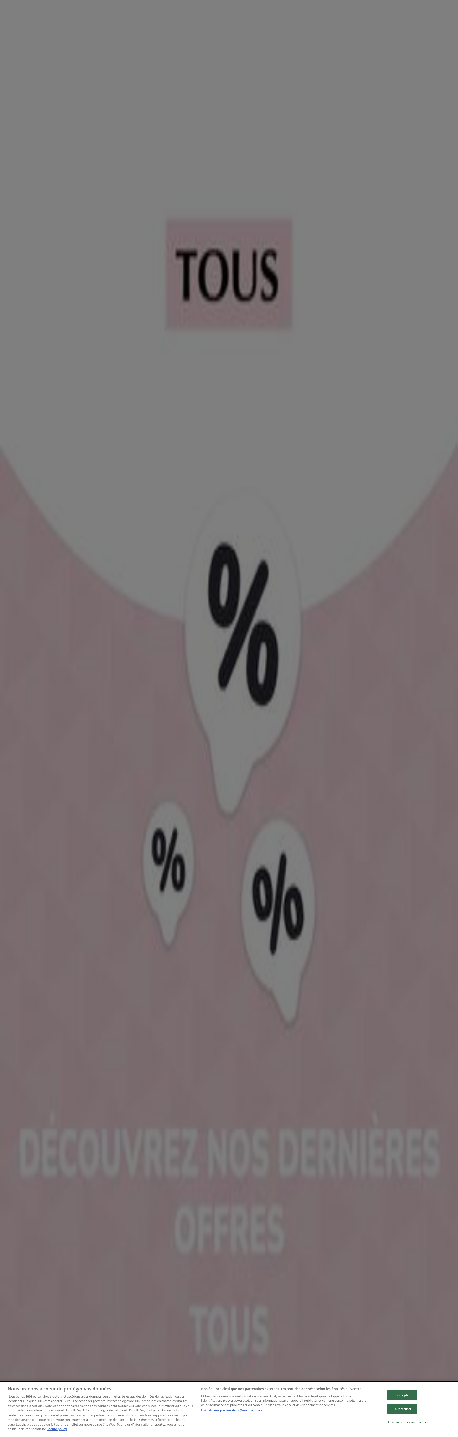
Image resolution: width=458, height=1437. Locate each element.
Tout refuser (402, 1409)
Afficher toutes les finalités (407, 1422)
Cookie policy (57, 1429)
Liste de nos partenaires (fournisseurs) (231, 1410)
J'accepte (402, 1395)
